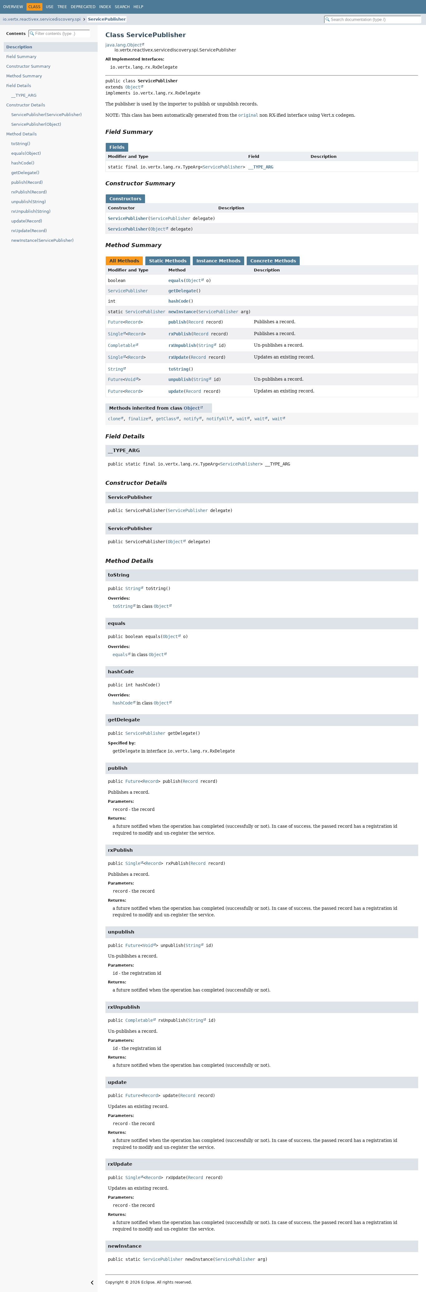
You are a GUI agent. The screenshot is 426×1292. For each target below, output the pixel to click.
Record (132, 321)
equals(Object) (26, 153)
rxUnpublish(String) (31, 211)
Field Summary (21, 56)
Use (50, 7)
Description (19, 47)
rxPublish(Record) (29, 192)
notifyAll (217, 418)
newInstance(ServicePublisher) (42, 240)
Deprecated (83, 7)
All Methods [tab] (124, 260)
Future (115, 321)
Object (132, 87)
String (205, 345)
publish (177, 321)
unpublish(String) (28, 201)
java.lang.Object (123, 44)
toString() (20, 143)
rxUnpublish (182, 345)
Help (138, 7)
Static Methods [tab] (167, 260)
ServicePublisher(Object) (36, 124)
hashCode (178, 301)
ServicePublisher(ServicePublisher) (46, 114)
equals (175, 280)
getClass (166, 418)
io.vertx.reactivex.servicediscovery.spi (42, 19)
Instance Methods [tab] (218, 260)
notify (191, 418)
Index (105, 7)
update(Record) (26, 221)
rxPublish (179, 333)
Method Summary (24, 76)
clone (114, 418)
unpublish (179, 379)
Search (122, 7)
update (175, 391)
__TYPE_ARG (23, 95)
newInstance (182, 311)
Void (130, 379)
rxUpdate (178, 357)
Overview (13, 7)
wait (242, 418)
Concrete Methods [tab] (273, 260)
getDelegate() (25, 172)
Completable (121, 345)
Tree (62, 7)
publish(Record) (27, 182)
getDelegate (182, 290)
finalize (138, 418)
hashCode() (22, 163)
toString (178, 369)
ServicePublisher (107, 19)
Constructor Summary (28, 66)
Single (115, 333)
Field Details (18, 85)
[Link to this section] (157, 132)
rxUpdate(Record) (29, 230)
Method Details (21, 134)
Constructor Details (25, 105)
